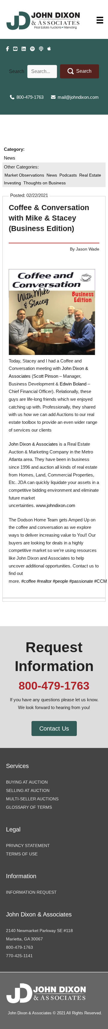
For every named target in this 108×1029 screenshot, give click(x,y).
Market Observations (24, 175)
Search (16, 71)
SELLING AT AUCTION (28, 790)
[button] (79, 71)
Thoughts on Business (44, 182)
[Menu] (99, 20)
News (9, 158)
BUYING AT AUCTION (27, 782)
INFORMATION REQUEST (31, 892)
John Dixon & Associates (33, 444)
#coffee (28, 581)
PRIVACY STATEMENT (28, 845)
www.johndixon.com (55, 505)
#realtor (44, 581)
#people (60, 581)
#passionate (81, 581)
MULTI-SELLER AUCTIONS (32, 798)
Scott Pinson (45, 376)
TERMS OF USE (22, 854)
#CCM (100, 581)
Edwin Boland (73, 384)
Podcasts (68, 175)
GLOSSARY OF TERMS (29, 807)
